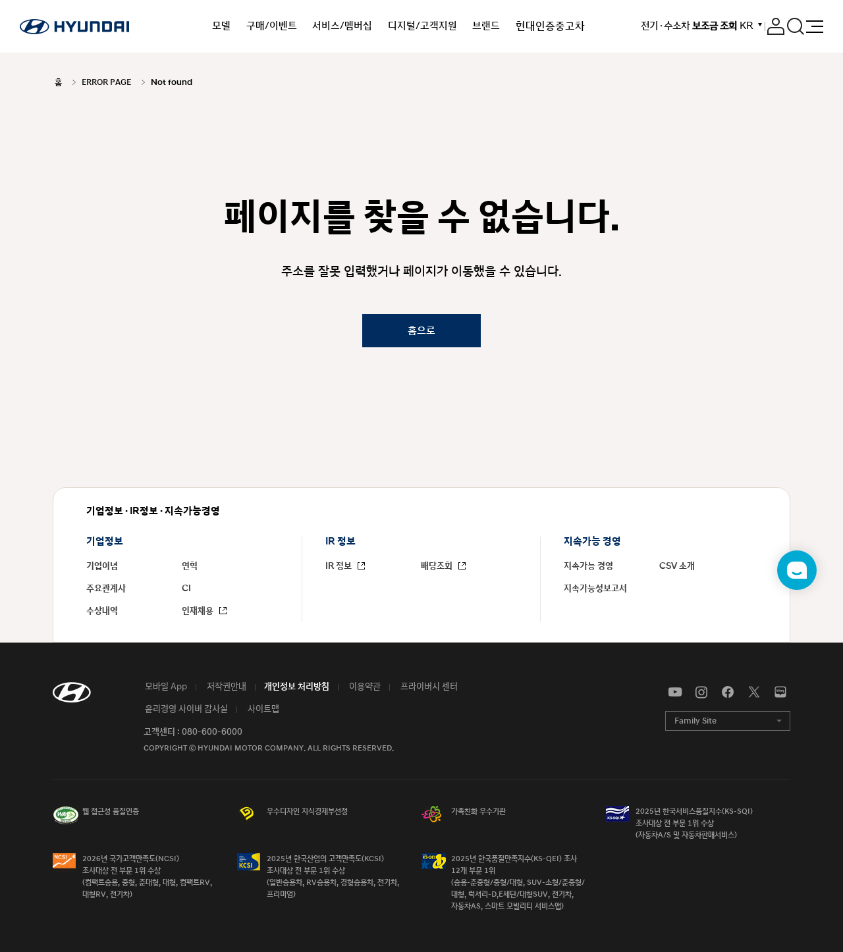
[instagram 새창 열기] (701, 692)
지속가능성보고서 (595, 588)
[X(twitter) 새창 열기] (754, 692)
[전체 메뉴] (814, 26)
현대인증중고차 (550, 26)
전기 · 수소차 (689, 26)
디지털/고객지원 (422, 26)
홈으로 (421, 330)
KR (746, 26)
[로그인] (775, 26)
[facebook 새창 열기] (728, 692)
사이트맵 (262, 709)
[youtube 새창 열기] (675, 692)
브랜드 (486, 26)
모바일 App (165, 686)
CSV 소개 (677, 566)
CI (186, 588)
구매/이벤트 (271, 26)
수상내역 (102, 611)
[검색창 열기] (795, 26)
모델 (221, 26)
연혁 (190, 566)
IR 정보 (339, 566)
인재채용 (198, 611)
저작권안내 (225, 686)
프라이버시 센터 (428, 686)
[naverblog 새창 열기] (780, 692)
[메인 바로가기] (74, 26)
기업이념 (102, 566)
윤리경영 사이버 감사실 (185, 709)
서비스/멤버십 (342, 26)
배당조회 (437, 566)
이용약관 (364, 686)
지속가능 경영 (588, 566)
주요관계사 (106, 588)
